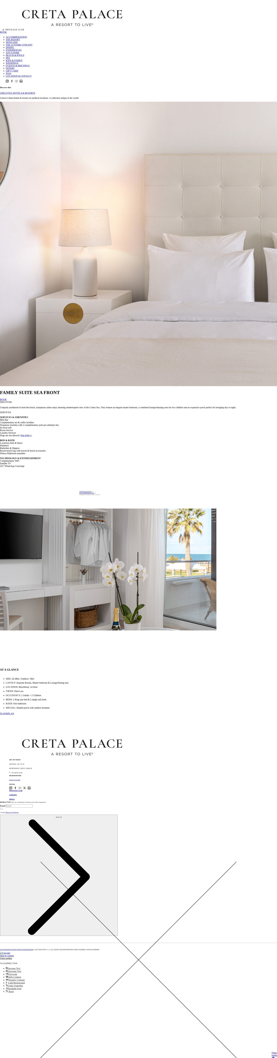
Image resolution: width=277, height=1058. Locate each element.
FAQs (8, 73)
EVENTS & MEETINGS (18, 65)
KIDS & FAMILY (14, 60)
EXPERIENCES (13, 50)
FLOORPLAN (7, 713)
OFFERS (10, 68)
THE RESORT (13, 39)
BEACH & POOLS (15, 55)
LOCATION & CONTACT (19, 76)
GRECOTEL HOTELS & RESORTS (17, 93)
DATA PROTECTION (19, 949)
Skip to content (7, 955)
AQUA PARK (12, 52)
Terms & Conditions (12, 812)
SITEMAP (29, 949)
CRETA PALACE (85, 491)
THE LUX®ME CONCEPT (19, 45)
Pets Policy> (26, 435)
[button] (6, 958)
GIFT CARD (12, 71)
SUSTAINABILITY (6, 949)
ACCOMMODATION (16, 37)
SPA (8, 58)
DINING (10, 47)
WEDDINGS (12, 63)
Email (2, 806)
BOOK (3, 32)
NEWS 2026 (12, 42)
